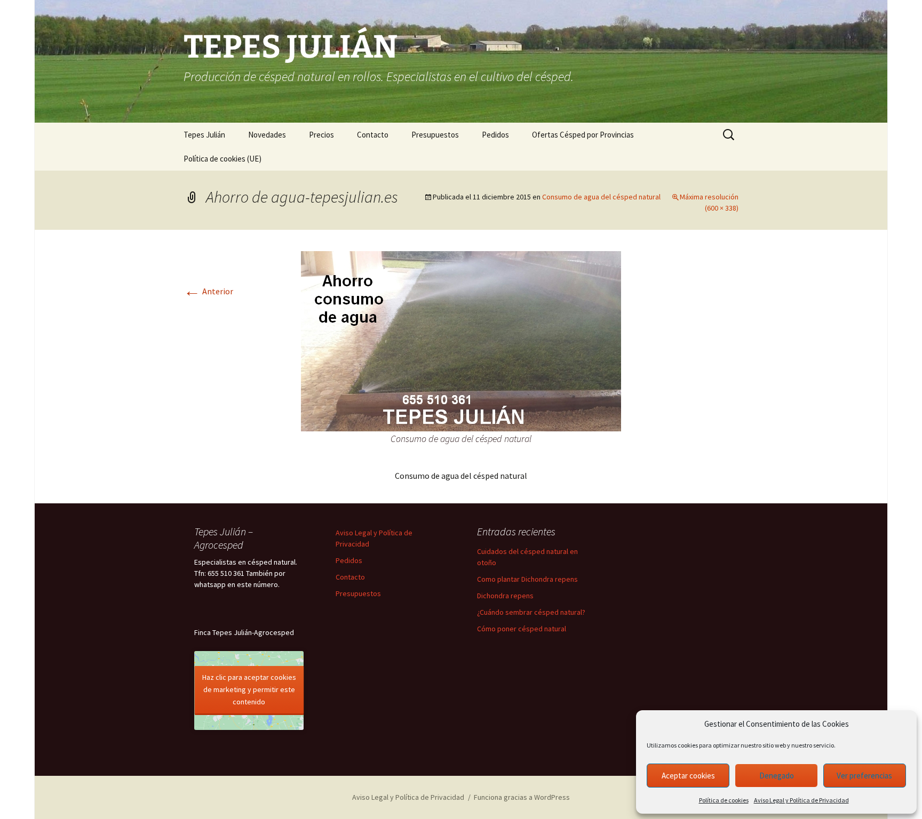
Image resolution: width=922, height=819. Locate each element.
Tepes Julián (204, 135)
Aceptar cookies (688, 775)
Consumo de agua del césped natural (601, 197)
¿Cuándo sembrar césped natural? (531, 612)
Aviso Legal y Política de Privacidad (801, 800)
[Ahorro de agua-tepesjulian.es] (461, 340)
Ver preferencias (864, 775)
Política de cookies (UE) (222, 159)
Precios (321, 135)
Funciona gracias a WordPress (522, 797)
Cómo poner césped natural (521, 628)
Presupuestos (435, 135)
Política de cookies (724, 800)
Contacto (372, 135)
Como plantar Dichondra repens (527, 579)
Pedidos (495, 135)
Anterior (208, 291)
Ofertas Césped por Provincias (583, 135)
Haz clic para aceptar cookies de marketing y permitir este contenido (249, 689)
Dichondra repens (505, 595)
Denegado (776, 775)
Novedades (267, 135)
